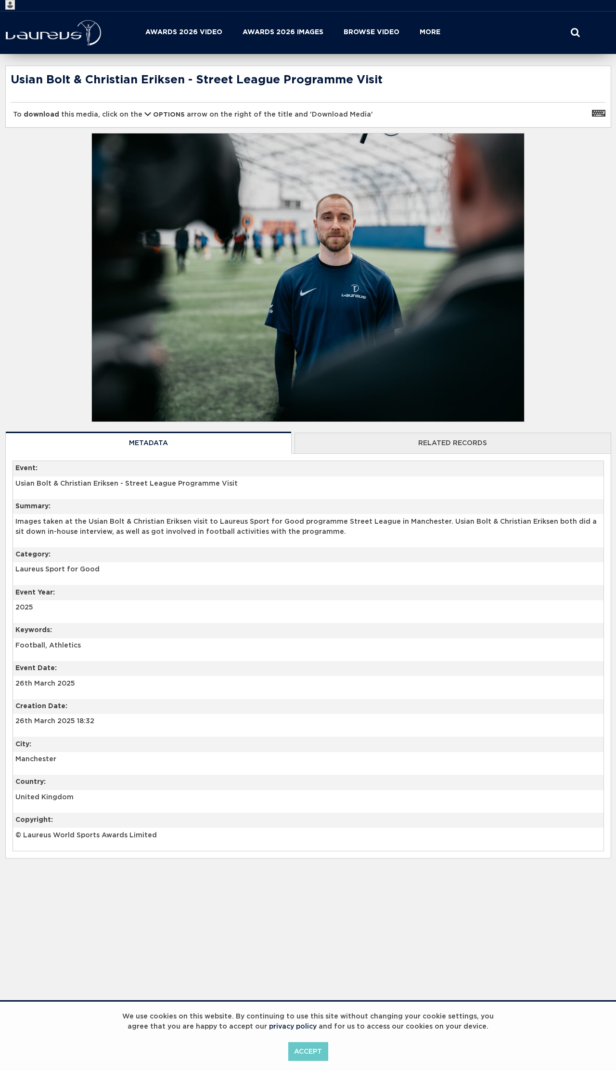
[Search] (575, 33)
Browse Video (371, 32)
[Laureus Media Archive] (53, 33)
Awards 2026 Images (283, 32)
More (430, 32)
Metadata (148, 443)
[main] (308, 487)
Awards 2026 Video (183, 32)
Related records (452, 443)
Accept (308, 1051)
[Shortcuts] (598, 113)
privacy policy (293, 1026)
